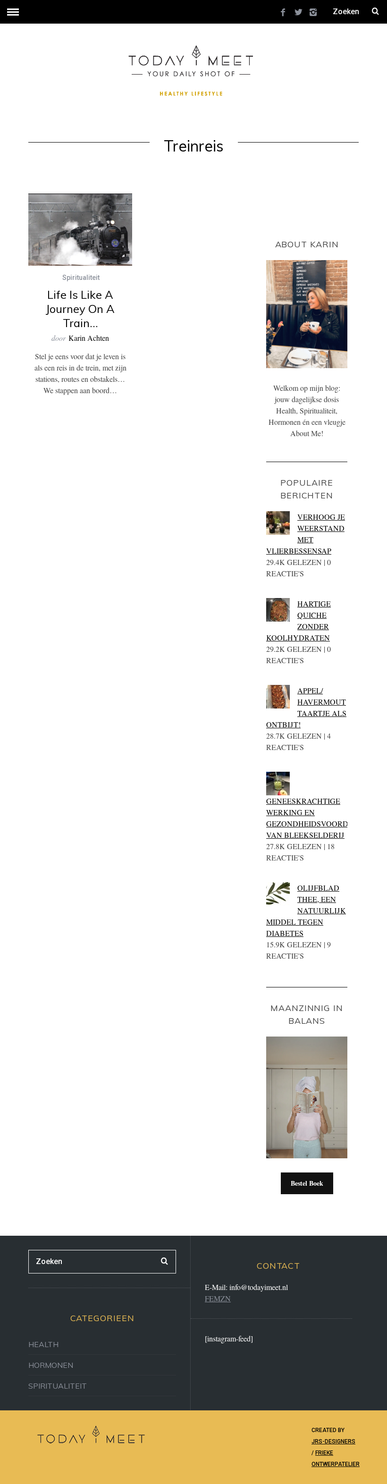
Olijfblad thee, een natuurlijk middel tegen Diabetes (306, 910)
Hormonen (50, 1365)
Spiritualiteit (81, 277)
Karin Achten (88, 338)
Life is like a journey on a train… (80, 308)
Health (43, 1344)
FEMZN (218, 1298)
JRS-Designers (333, 1441)
